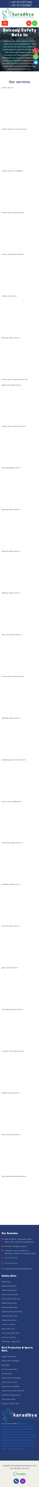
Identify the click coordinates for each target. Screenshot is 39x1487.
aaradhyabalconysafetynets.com (24, 1465)
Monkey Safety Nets (9, 1320)
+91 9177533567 (21, 5)
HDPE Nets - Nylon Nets (11, 1341)
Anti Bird (10, 1443)
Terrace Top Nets (8, 1324)
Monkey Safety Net (18, 1435)
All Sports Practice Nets (20, 1440)
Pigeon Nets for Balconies (11, 1378)
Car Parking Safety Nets (10, 1333)
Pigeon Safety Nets (9, 1356)
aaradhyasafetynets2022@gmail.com (18, 1269)
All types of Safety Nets (10, 1403)
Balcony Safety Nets (9, 1286)
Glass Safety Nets (8, 1329)
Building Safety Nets (9, 1303)
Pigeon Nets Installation (11, 1361)
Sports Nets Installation (10, 1386)
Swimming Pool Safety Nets (12, 1311)
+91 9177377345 (21, 2)
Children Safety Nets (9, 1290)
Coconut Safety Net (12, 1437)
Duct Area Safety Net (13, 1429)
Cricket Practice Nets (9, 1382)
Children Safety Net (12, 1426)
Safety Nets (6, 1282)
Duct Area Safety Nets (10, 1294)
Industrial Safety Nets (10, 1307)
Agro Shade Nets (24, 1446)
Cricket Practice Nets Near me (13, 1391)
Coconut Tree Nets (9, 1337)
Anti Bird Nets (7, 1373)
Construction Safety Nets (11, 1299)
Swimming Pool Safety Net (15, 1432)
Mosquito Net (25, 1437)
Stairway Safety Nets (9, 1316)
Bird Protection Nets (9, 1369)
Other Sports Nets (9, 1399)
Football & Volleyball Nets (11, 1395)
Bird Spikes (6, 1365)
